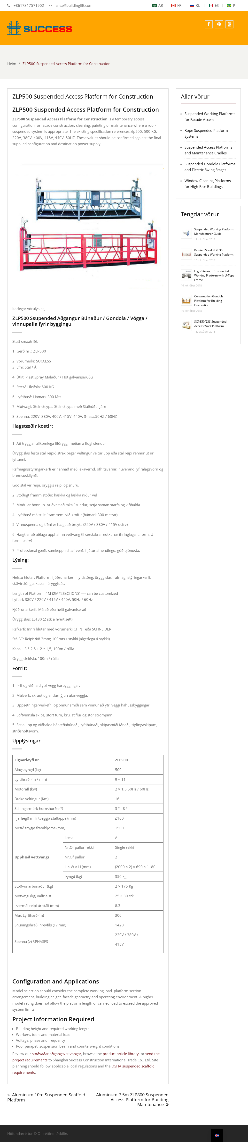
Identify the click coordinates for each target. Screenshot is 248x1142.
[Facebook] (209, 24)
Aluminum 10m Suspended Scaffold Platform (46, 1097)
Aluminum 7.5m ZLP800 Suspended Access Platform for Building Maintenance (132, 1099)
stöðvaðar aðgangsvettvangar (56, 1053)
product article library (121, 1053)
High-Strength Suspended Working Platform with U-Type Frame (214, 275)
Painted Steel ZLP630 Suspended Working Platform (213, 252)
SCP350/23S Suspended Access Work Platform (210, 323)
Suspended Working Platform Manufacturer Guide (213, 231)
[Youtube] (229, 24)
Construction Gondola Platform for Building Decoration (209, 300)
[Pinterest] (219, 24)
